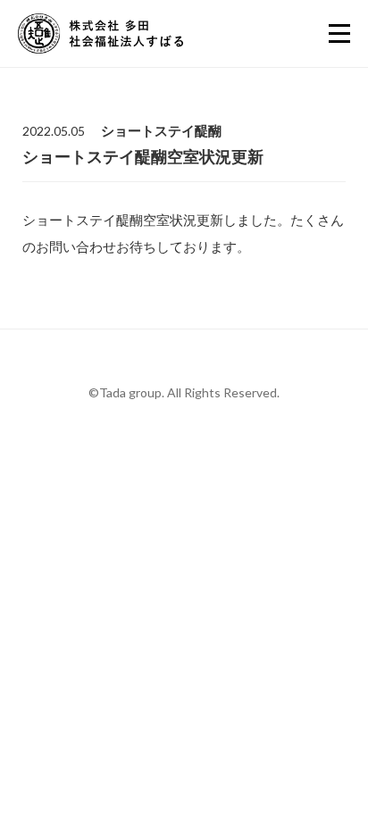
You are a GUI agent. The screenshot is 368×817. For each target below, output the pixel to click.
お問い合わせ (200, 716)
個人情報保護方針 (184, 630)
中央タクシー (176, 653)
